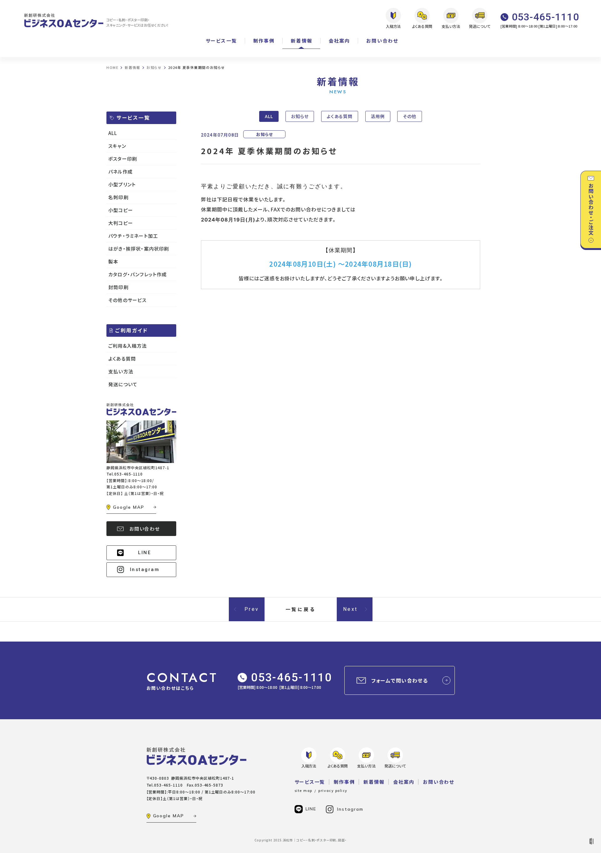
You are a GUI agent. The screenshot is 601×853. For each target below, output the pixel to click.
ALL (269, 116)
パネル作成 (120, 171)
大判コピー (120, 223)
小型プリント (122, 184)
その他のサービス (127, 300)
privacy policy (332, 790)
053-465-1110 (291, 677)
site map (303, 790)
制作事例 (264, 40)
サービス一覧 (221, 40)
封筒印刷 (118, 287)
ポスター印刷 (122, 158)
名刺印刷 (118, 197)
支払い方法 (120, 371)
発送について (122, 384)
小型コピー (120, 210)
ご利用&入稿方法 (127, 345)
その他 (409, 116)
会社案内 (339, 40)
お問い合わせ (382, 40)
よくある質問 (340, 116)
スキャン (117, 146)
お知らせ (300, 116)
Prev (251, 609)
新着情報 (301, 40)
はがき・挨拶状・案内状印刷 (138, 248)
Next (350, 609)
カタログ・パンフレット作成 (137, 274)
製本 (113, 261)
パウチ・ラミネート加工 (133, 235)
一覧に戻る (300, 609)
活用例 (378, 116)
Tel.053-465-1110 (124, 473)
